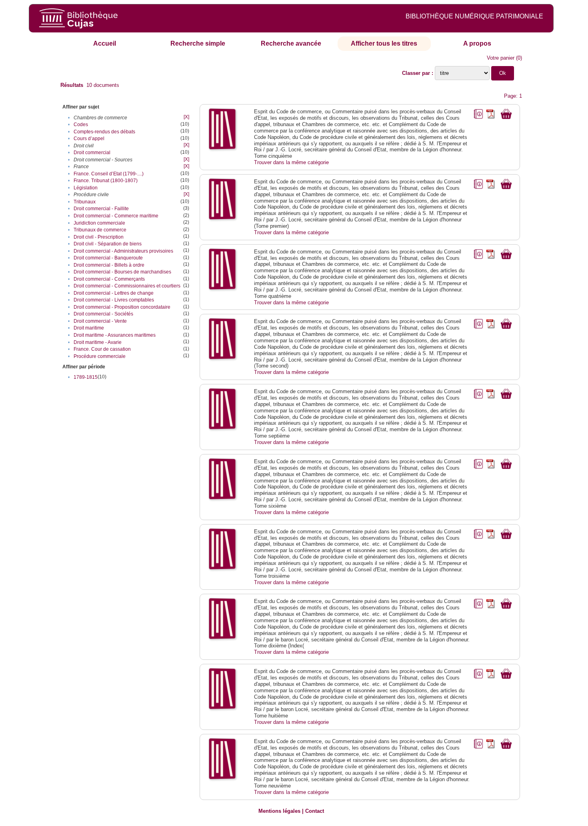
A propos (477, 43)
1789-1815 (86, 377)
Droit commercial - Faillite (101, 208)
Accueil (104, 43)
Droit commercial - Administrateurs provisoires (123, 251)
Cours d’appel (89, 138)
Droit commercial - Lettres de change (114, 293)
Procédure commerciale (100, 356)
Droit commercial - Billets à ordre (109, 265)
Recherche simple (197, 43)
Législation (86, 188)
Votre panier (500, 58)
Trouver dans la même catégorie (291, 162)
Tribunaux (85, 202)
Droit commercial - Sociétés (103, 314)
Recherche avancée (291, 43)
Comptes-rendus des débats (104, 132)
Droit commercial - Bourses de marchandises (122, 272)
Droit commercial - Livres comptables (114, 300)
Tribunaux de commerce (100, 230)
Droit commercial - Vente (100, 321)
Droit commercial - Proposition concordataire (122, 307)
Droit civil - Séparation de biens (108, 244)
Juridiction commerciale (99, 223)
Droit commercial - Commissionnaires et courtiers (127, 286)
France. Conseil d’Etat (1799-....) (109, 174)
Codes (81, 124)
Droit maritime (89, 328)
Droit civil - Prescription (99, 237)
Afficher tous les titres (384, 43)
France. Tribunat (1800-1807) (106, 180)
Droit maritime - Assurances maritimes (115, 335)
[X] (186, 117)
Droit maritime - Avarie (98, 342)
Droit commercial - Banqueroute (108, 258)
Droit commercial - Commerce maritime (116, 216)
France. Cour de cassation (102, 349)
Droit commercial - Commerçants (109, 279)
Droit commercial (92, 152)
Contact (314, 811)
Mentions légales (279, 811)
